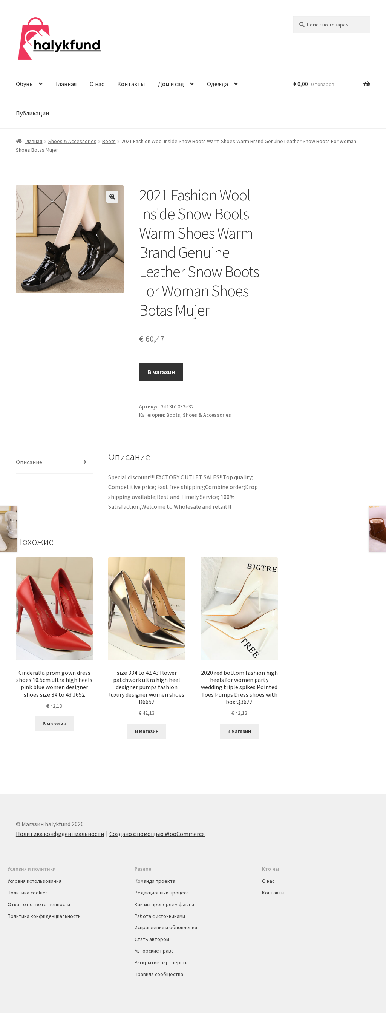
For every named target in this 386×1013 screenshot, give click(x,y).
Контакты (131, 84)
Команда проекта (155, 881)
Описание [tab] (29, 462)
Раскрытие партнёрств (161, 962)
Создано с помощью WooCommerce (157, 833)
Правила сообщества (159, 974)
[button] (112, 197)
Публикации (32, 113)
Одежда (217, 84)
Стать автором (152, 939)
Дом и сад (171, 84)
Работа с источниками (160, 916)
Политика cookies (27, 892)
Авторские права (154, 950)
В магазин (161, 372)
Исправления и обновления (166, 927)
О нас (97, 84)
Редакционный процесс (161, 892)
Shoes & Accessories (72, 141)
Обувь (24, 84)
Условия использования (34, 881)
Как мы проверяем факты (164, 904)
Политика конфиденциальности (60, 833)
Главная (66, 84)
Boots (109, 141)
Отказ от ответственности (39, 904)
